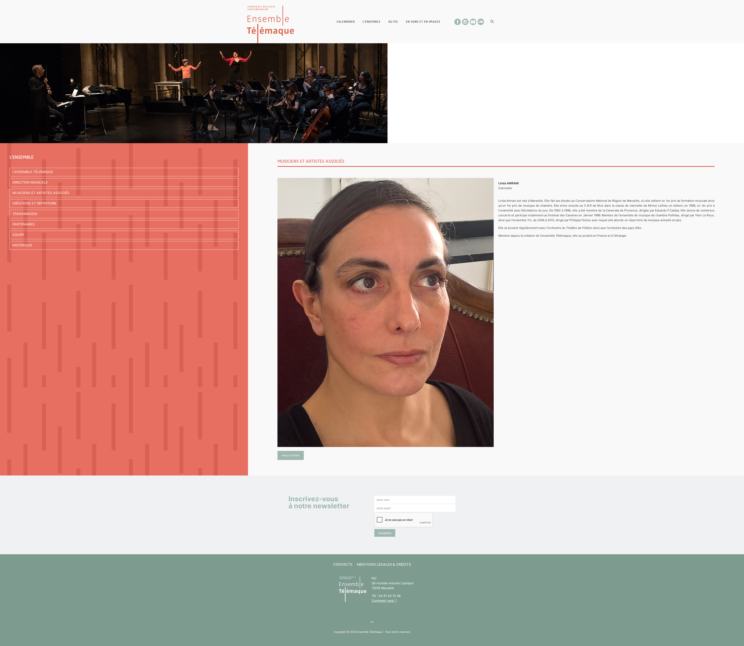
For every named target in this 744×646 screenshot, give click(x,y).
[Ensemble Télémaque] (270, 21)
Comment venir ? (384, 601)
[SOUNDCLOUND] (481, 20)
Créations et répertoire (34, 203)
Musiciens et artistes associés (40, 193)
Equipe (18, 235)
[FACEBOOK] (458, 20)
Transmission (24, 214)
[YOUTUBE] (473, 20)
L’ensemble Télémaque (32, 172)
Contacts (342, 564)
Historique (22, 245)
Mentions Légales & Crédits (384, 564)
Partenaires (23, 224)
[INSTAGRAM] (465, 20)
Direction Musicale (30, 182)
